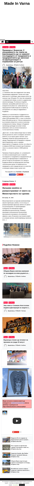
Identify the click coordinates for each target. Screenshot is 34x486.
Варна (5, 268)
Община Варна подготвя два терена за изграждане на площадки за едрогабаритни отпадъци (21, 462)
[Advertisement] (17, 23)
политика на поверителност (15, 483)
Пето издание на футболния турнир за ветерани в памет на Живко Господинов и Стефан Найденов (19, 446)
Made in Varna (19, 352)
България (5, 47)
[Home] (2, 41)
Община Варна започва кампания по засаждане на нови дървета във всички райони (17, 272)
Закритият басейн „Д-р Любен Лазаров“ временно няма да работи (19, 454)
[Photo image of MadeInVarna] (4, 413)
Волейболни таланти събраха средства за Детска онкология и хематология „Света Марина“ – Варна (20, 469)
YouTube (19, 171)
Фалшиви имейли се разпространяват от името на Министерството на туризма (16, 191)
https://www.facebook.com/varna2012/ (14, 406)
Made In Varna (17, 3)
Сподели (12, 174)
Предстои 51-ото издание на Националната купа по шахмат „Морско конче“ (19, 439)
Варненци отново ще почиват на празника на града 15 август (16, 341)
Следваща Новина (8, 181)
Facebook (26, 171)
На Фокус (12, 47)
